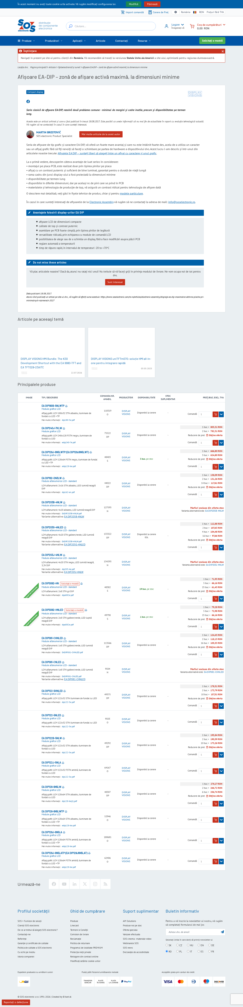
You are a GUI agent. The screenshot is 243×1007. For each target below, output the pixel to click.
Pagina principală (38, 67)
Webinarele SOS (131, 943)
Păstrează (152, 4)
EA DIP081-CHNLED (74, 679)
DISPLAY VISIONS (126, 413)
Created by (57, 996)
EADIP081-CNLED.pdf (71, 676)
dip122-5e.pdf (68, 702)
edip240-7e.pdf (69, 442)
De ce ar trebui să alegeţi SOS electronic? (38, 929)
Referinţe (22, 938)
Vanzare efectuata (131, 934)
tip (43, 397)
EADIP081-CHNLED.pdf (72, 652)
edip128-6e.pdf (69, 466)
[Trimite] (222, 931)
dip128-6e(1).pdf (69, 801)
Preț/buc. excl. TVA (213, 397)
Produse (74, 921)
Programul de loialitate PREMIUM (86, 947)
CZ (180, 945)
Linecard (74, 925)
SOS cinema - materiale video (137, 938)
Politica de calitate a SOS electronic (35, 947)
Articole (52, 67)
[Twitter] (85, 884)
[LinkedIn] (75, 884)
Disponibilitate (146, 397)
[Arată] (221, 414)
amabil (107, 399)
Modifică (133, 4)
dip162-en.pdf (68, 492)
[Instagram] (95, 884)
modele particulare (131, 193)
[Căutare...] (70, 26)
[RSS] (105, 884)
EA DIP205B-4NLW (74, 516)
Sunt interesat (115, 282)
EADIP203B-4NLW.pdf (72, 513)
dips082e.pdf (68, 595)
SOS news (128, 947)
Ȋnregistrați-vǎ (177, 27)
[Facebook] (54, 884)
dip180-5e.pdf (68, 420)
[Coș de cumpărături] (192, 26)
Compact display (35, 92)
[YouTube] (64, 884)
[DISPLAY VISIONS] (195, 93)
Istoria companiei (26, 956)
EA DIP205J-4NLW (73, 572)
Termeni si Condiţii (79, 929)
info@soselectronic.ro (181, 202)
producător (126, 397)
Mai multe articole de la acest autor (101, 134)
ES (201, 951)
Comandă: (192, 414)
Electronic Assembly (101, 202)
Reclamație (75, 938)
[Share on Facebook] (28, 102)
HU (191, 945)
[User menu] (182, 24)
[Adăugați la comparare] (66, 405)
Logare (175, 24)
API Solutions (129, 921)
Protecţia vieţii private (80, 952)
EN (202, 945)
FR (212, 951)
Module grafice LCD (51, 408)
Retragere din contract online (84, 956)
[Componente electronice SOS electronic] (38, 25)
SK (169, 945)
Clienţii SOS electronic (28, 925)
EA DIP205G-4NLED (74, 544)
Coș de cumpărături (209, 24)
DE (212, 945)
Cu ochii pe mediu (26, 952)
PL (180, 951)
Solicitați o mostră (212, 40)
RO (170, 951)
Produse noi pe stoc (132, 925)
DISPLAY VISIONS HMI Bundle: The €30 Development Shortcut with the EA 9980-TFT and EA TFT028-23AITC (51, 363)
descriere (52, 397)
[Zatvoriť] (222, 51)
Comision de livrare (79, 934)
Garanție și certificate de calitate (33, 943)
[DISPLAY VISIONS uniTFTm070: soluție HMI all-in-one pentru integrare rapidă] (121, 342)
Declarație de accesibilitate (136, 952)
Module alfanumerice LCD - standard (59, 481)
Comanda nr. (107, 395)
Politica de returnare (80, 943)
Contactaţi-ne (24, 934)
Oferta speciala (130, 929)
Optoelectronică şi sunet (69, 67)
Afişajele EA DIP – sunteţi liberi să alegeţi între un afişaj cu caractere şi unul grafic (107, 153)
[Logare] (166, 27)
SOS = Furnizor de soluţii (29, 921)
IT (190, 951)
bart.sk (68, 996)
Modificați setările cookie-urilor (85, 961)
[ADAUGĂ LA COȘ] (215, 414)
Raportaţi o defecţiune (16, 1002)
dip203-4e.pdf (68, 569)
